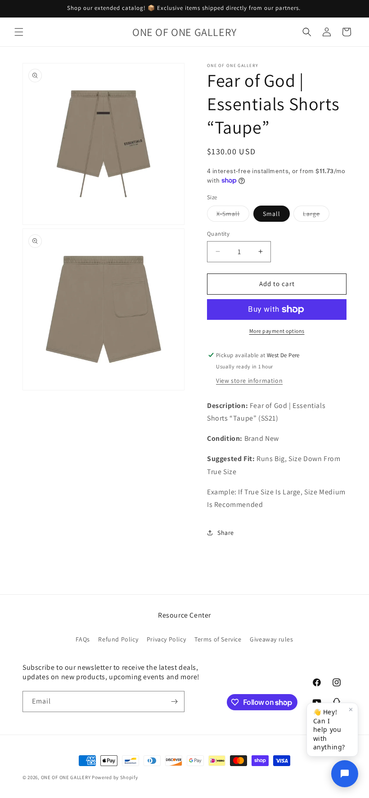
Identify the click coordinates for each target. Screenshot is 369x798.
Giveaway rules (271, 639)
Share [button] (225, 533)
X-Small (232, 215)
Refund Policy (118, 639)
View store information (249, 381)
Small (271, 214)
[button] (19, 32)
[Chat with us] (344, 773)
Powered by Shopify (115, 777)
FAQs (83, 639)
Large (316, 215)
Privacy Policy (166, 639)
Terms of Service (218, 639)
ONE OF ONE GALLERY (66, 777)
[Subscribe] (174, 701)
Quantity (218, 234)
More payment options (277, 330)
